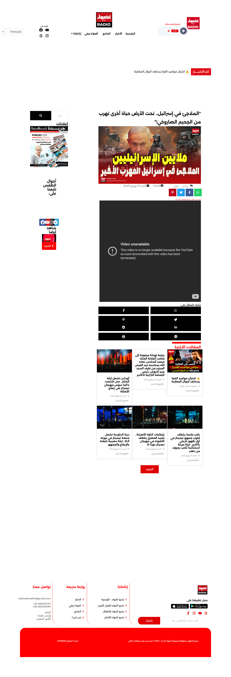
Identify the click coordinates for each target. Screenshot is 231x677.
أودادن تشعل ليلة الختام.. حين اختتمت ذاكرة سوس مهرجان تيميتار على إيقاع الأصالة (116, 385)
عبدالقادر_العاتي (134, 641)
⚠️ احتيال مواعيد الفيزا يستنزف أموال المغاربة (161, 71)
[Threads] (41, 35)
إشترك (149, 620)
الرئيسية (130, 33)
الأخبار (118, 33)
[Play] (183, 31)
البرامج (106, 33)
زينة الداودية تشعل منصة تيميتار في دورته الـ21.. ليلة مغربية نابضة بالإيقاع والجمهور (114, 439)
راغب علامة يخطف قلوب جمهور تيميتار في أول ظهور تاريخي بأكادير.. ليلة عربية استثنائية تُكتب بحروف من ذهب (185, 443)
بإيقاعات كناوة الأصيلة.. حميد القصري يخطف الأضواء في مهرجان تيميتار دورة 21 (150, 439)
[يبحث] (40, 115)
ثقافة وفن (192, 460)
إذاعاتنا (77, 33)
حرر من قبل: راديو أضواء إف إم (188, 199)
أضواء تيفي (91, 33)
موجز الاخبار (191, 390)
